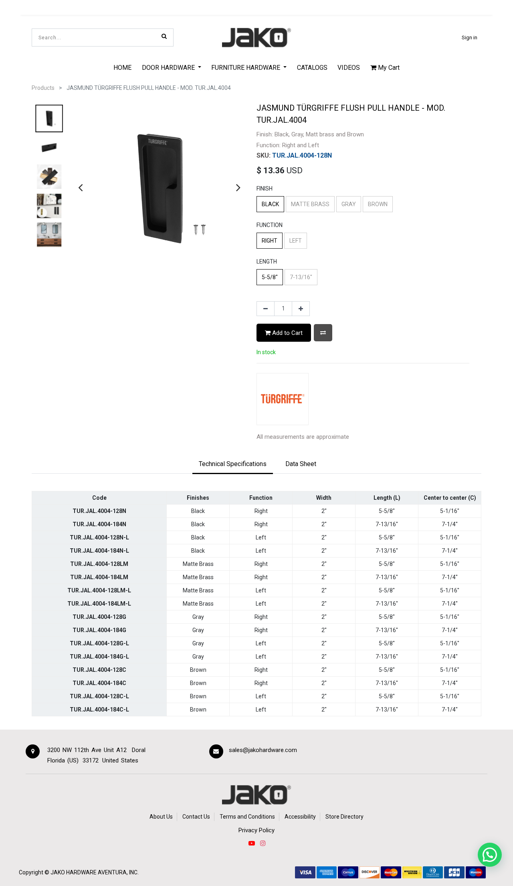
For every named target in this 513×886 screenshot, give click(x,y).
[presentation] (80, 187)
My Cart (388, 67)
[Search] (164, 36)
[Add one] (301, 308)
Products (43, 88)
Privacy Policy (256, 830)
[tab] (232, 464)
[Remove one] (265, 308)
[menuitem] (122, 67)
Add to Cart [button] (287, 333)
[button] (323, 332)
